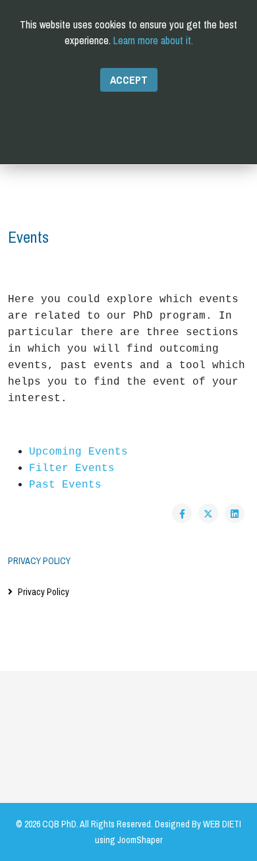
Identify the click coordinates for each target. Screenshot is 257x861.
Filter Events (72, 468)
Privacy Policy (43, 592)
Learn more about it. (153, 40)
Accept (129, 80)
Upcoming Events (78, 452)
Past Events (65, 485)
